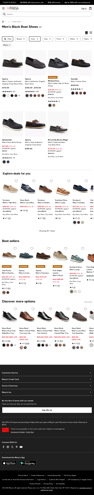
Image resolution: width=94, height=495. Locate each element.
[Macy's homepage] (3, 22)
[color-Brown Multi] (7, 345)
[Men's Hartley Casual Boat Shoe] (80, 188)
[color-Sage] (71, 291)
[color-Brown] (53, 105)
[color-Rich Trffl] (7, 292)
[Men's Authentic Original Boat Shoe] (35, 63)
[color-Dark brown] (78, 222)
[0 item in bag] (90, 8)
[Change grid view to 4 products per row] (86, 33)
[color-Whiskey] (80, 93)
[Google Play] (28, 463)
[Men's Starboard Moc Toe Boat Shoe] (58, 124)
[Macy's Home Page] (12, 8)
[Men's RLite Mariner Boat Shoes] (60, 256)
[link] (12, 88)
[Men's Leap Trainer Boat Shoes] (63, 188)
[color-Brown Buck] (15, 95)
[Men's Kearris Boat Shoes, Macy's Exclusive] (9, 256)
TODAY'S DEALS (9, 2)
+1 (50, 345)
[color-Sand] (75, 291)
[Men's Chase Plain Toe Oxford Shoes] (45, 316)
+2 (15, 345)
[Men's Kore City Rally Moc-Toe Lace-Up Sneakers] (10, 316)
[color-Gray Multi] (11, 345)
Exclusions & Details (18, 432)
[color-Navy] (8, 161)
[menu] (3, 8)
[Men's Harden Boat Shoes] (45, 188)
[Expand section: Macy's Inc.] (47, 392)
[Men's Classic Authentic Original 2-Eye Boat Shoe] (12, 63)
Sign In (84, 8)
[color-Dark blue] (74, 222)
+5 (19, 95)
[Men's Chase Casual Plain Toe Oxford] (62, 316)
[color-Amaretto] (12, 95)
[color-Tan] (81, 347)
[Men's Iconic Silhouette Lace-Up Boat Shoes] (26, 256)
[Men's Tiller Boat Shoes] (10, 188)
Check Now (30, 432)
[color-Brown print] (76, 93)
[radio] (4, 96)
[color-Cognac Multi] (60, 345)
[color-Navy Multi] (77, 347)
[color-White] (8, 95)
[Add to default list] (16, 181)
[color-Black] (4, 95)
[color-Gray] (64, 345)
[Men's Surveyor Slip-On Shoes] (43, 256)
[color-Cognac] (3, 292)
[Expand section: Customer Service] (47, 373)
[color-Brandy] (21, 347)
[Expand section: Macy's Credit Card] (47, 379)
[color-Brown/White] (42, 95)
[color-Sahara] (38, 95)
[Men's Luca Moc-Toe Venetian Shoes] (79, 316)
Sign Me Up (47, 410)
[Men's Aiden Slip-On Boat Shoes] (58, 63)
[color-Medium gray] (82, 222)
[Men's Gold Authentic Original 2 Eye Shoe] (35, 124)
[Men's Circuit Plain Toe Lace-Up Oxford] (27, 316)
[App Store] (9, 463)
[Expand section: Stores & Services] (47, 386)
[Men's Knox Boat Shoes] (12, 124)
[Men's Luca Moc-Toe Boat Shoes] (28, 188)
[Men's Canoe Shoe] (81, 63)
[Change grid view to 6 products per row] (91, 32)
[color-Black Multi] (3, 345)
